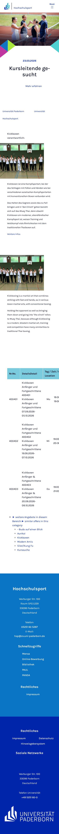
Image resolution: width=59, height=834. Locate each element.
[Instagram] (15, 761)
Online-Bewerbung (33, 659)
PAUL (25, 669)
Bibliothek (28, 664)
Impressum (33, 694)
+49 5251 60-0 (30, 797)
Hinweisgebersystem (33, 743)
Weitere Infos (13, 234)
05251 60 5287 (29, 626)
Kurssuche (23, 549)
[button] (19, 36)
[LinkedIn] (34, 761)
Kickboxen (23, 537)
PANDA (26, 675)
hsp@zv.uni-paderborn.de (29, 636)
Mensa (26, 653)
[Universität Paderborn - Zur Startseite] (7, 6)
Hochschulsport (23, 7)
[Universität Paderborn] (29, 814)
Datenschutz (46, 738)
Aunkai (21, 533)
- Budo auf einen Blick (30, 529)
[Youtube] (44, 761)
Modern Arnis (25, 541)
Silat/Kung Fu (25, 545)
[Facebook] (24, 761)
